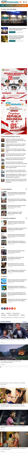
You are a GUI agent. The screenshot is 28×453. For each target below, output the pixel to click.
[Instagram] (10, 308)
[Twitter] (5, 308)
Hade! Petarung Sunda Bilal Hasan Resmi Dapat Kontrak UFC (16, 251)
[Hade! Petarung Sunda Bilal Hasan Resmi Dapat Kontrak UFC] (4, 252)
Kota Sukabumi (5, 18)
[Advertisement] (14, 55)
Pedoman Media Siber (13, 315)
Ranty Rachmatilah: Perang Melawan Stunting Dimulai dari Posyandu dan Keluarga (16, 162)
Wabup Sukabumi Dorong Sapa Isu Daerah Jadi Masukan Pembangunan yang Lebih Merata (16, 145)
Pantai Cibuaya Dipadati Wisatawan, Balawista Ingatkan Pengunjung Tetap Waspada (17, 293)
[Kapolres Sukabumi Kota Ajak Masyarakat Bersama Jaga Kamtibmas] (4, 213)
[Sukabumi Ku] (11, 2)
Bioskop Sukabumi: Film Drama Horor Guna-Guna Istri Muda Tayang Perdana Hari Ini (16, 37)
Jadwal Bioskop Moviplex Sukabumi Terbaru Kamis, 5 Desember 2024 (12, 21)
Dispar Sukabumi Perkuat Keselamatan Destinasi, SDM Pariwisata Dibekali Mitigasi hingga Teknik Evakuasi (17, 280)
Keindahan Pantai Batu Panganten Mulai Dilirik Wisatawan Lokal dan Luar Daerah (17, 287)
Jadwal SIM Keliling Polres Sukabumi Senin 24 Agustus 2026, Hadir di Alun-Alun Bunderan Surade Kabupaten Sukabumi (16, 176)
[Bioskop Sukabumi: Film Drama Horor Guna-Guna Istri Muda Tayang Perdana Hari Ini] (4, 38)
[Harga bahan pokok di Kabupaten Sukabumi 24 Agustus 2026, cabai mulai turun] (4, 223)
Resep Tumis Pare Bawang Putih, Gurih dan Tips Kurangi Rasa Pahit (16, 167)
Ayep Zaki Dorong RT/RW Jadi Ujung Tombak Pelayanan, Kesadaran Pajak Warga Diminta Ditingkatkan (16, 181)
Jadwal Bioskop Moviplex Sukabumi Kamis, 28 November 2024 (18, 29)
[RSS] (15, 308)
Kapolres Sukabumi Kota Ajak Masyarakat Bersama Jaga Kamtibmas (15, 213)
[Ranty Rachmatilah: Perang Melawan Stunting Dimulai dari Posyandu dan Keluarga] (4, 194)
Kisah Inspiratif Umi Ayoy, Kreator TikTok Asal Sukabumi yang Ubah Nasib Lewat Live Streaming (16, 264)
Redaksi (23, 315)
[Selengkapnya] (26, 189)
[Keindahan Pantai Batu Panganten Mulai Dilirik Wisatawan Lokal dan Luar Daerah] (4, 287)
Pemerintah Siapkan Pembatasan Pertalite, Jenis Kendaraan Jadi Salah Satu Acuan (16, 154)
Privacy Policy (16, 313)
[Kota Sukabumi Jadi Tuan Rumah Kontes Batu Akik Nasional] (4, 258)
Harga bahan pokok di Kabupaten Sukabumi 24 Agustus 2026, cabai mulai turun (16, 222)
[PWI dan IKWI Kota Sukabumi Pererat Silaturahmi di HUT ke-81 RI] (4, 207)
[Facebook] (2, 308)
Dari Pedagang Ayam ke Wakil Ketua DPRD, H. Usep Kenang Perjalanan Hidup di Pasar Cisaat (17, 271)
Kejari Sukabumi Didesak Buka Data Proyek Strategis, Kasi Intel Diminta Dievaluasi (15, 158)
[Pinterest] (7, 308)
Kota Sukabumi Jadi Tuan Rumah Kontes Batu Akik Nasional (16, 258)
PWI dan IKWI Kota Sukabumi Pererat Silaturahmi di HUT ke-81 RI (17, 206)
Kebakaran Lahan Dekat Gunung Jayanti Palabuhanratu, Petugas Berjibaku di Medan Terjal (16, 150)
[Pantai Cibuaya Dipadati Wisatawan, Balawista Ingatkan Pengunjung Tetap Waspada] (4, 294)
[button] (24, 2)
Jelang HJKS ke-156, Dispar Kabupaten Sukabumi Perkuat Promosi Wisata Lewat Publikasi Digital (17, 300)
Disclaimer (3, 315)
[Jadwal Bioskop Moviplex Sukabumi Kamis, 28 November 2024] (4, 30)
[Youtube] (12, 308)
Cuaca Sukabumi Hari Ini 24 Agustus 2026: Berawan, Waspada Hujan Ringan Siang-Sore (16, 171)
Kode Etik (8, 313)
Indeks (2, 313)
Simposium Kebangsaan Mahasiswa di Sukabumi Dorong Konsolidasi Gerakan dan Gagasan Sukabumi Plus (16, 140)
